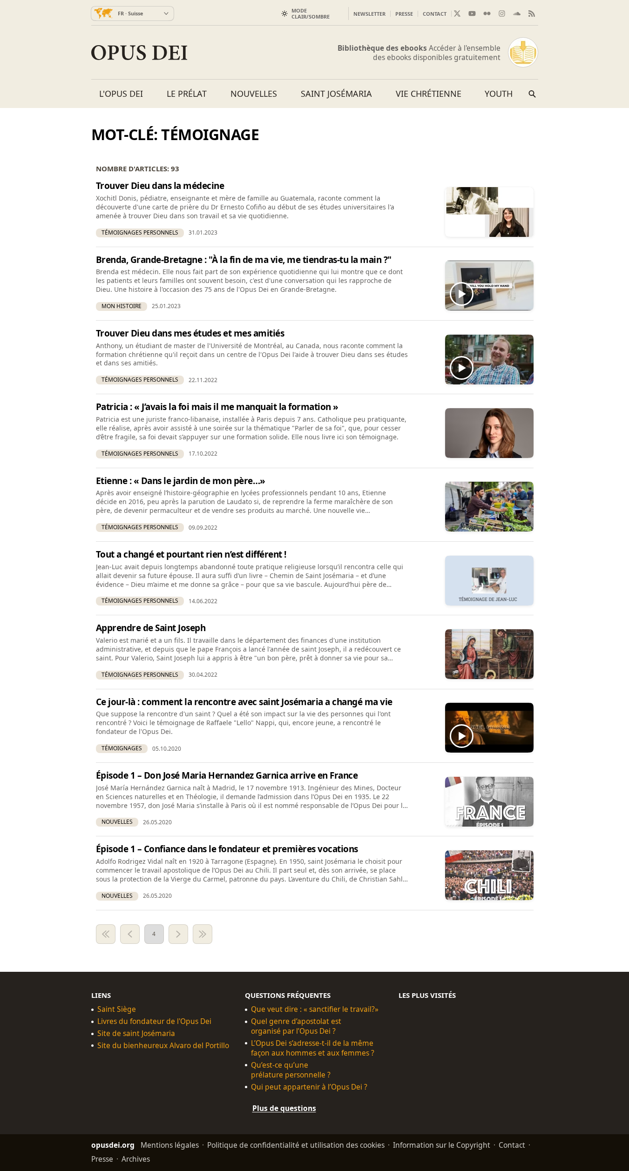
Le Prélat (187, 93)
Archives (136, 1158)
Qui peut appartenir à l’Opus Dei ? (309, 1087)
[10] (202, 934)
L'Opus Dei (121, 93)
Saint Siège (116, 1009)
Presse (404, 14)
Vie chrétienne (428, 93)
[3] (130, 934)
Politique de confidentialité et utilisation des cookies (296, 1144)
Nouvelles (253, 93)
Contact (434, 14)
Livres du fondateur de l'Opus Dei (154, 1021)
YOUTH (499, 93)
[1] (105, 934)
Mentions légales (170, 1144)
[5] (178, 934)
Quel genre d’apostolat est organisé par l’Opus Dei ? (296, 1026)
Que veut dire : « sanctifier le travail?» (315, 1009)
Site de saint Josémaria (136, 1033)
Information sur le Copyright (441, 1144)
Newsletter (369, 14)
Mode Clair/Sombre (310, 13)
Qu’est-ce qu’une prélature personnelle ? (291, 1070)
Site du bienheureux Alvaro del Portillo (163, 1045)
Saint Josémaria (336, 93)
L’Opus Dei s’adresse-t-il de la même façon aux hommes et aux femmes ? (312, 1048)
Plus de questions (284, 1108)
